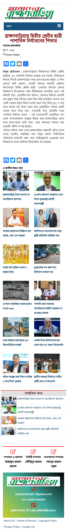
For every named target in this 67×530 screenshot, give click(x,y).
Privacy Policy (12, 527)
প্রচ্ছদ (8, 26)
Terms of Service (26, 520)
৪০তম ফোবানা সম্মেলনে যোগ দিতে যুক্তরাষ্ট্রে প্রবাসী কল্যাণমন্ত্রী (48, 199)
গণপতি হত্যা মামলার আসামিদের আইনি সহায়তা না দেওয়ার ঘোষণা (48, 308)
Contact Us (28, 527)
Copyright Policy (47, 520)
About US (9, 520)
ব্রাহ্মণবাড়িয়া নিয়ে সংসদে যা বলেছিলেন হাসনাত (40, 398)
